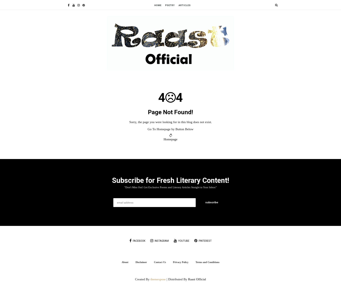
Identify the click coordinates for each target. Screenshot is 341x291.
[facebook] (69, 5)
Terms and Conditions (207, 262)
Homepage (170, 139)
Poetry (170, 5)
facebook (139, 240)
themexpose (158, 279)
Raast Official (197, 279)
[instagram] (79, 5)
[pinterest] (84, 5)
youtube (183, 240)
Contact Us (160, 262)
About (125, 262)
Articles (184, 5)
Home (157, 5)
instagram (162, 240)
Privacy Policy (180, 262)
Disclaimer (141, 262)
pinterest (205, 240)
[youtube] (74, 5)
